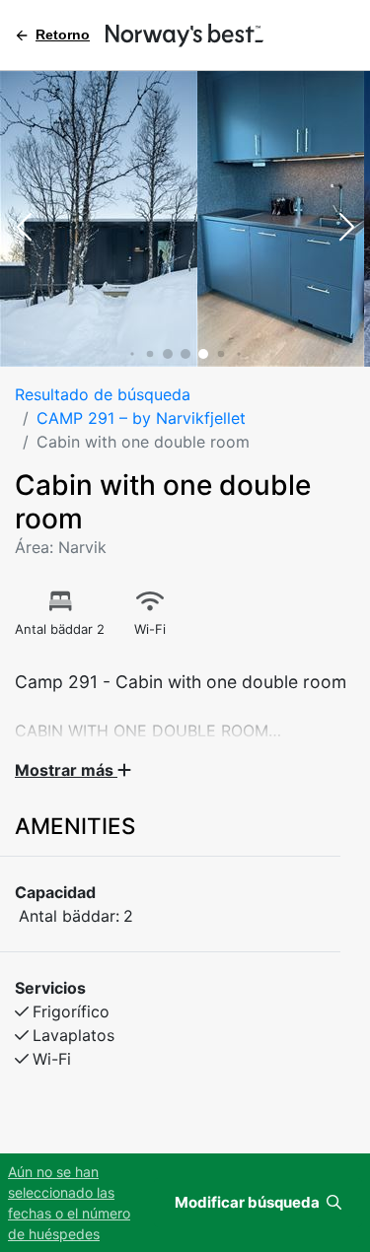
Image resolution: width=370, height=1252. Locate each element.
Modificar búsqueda (249, 1202)
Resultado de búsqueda (102, 394)
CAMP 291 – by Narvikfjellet (141, 418)
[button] (23, 228)
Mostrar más (66, 770)
